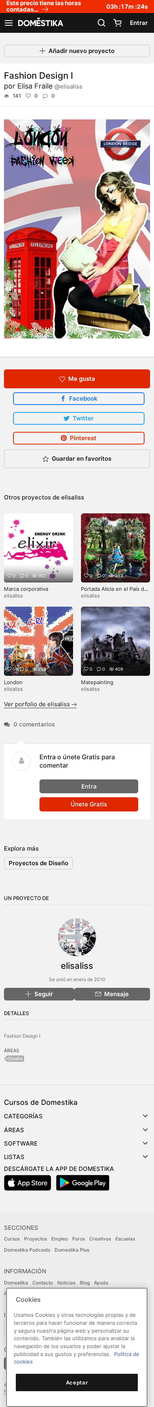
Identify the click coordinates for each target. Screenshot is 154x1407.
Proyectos (35, 1239)
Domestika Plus (71, 1250)
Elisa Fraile (50, 86)
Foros (78, 1239)
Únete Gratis (89, 804)
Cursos (12, 1239)
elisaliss (72, 497)
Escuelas (125, 1239)
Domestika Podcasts (27, 1250)
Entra (89, 786)
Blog (85, 1283)
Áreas (14, 1130)
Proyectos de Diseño (38, 863)
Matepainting (97, 682)
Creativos (100, 1239)
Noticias (66, 1283)
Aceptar (77, 1382)
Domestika (16, 1283)
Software (21, 1143)
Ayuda (101, 1283)
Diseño (15, 1058)
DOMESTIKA (40, 23)
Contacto (42, 1283)
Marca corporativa (26, 589)
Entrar (139, 22)
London (13, 682)
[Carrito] (117, 23)
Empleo (59, 1239)
